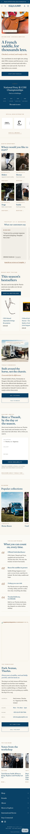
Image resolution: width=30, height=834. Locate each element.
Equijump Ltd (17, 826)
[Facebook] (2, 822)
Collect (6, 446)
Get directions (15, 724)
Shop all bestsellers (11, 293)
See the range (15, 395)
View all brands (15, 132)
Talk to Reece (15, 400)
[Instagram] (5, 822)
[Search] (5, 6)
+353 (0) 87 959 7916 (19, 712)
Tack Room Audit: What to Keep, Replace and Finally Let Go (12, 775)
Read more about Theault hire (13, 473)
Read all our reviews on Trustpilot (14, 262)
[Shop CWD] (7, 123)
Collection (7, 439)
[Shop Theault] (19, 123)
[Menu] (2, 6)
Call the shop (15, 729)
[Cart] (28, 6)
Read (3, 782)
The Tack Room (6, 742)
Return (6, 454)
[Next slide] (27, 314)
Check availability (15, 462)
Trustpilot (18, 257)
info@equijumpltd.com (20, 717)
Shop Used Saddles (15, 73)
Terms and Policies (15, 832)
